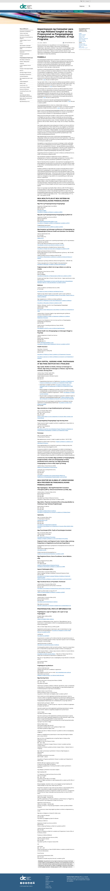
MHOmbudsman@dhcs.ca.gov (47, 342)
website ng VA (40, 238)
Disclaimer (48, 882)
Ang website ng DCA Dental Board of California (47, 601)
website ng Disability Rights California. (45, 619)
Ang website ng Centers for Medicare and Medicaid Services (50, 291)
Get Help (47, 878)
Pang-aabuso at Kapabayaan (25, 31)
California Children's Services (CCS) (25, 41)
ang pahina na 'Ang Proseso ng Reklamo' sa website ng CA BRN (51, 566)
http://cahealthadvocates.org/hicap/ (63, 672)
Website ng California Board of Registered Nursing (48, 565)
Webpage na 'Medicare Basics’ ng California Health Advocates (50, 675)
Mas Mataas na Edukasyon (25, 59)
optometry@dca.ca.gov (42, 520)
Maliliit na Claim (23, 83)
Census (21, 43)
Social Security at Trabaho (25, 87)
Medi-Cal (21, 70)
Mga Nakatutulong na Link (25, 101)
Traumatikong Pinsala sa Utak (25, 91)
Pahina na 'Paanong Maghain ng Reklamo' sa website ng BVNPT (51, 592)
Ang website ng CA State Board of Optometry (47, 524)
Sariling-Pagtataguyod (24, 81)
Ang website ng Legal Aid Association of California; (48, 644)
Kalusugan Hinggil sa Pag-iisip (25, 72)
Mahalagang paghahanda (24, 53)
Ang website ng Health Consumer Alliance (46, 653)
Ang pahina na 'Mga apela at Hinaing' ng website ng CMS (49, 302)
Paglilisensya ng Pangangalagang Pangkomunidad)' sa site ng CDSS (52, 477)
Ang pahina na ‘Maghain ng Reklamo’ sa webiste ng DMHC (50, 212)
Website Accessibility (49, 881)
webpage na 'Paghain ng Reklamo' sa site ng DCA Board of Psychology (52, 538)
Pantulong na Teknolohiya (24, 35)
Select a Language (86, 1)
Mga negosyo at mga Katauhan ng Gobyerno (26, 38)
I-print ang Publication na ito (70, 42)
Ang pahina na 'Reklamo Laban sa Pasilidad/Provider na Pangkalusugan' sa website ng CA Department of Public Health (56, 386)
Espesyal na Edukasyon (24, 89)
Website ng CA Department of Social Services (47, 467)
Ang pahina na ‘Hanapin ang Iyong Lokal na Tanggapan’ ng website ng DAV (53, 248)
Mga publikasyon (24, 28)
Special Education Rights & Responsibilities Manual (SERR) (26, 95)
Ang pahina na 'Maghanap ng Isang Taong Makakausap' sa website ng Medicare (54, 300)
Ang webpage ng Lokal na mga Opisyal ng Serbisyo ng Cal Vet (50, 245)
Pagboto (21, 93)
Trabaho (21, 55)
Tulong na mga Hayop (24, 33)
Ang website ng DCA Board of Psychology (46, 537)
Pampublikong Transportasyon (25, 74)
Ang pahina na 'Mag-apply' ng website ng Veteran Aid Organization (51, 264)
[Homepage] (26, 8)
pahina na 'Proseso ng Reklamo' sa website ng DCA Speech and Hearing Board (54, 579)
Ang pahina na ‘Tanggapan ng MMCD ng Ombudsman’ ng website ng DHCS (53, 223)
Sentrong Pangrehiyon (24, 76)
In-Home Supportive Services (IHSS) (25, 66)
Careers (47, 879)
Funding (47, 884)
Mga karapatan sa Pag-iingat (25, 45)
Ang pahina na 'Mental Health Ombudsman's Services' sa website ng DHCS (53, 344)
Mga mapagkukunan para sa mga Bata (26, 79)
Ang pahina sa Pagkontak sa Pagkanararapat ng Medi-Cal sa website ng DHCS (54, 275)
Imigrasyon (22, 63)
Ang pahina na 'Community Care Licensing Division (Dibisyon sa (51, 475)
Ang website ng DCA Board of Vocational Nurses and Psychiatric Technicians (53, 588)
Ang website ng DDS (41, 550)
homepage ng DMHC (41, 210)
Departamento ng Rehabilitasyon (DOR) (26, 48)
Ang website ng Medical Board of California (46, 510)
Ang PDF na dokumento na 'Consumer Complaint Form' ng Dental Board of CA (54, 605)
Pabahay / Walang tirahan (24, 61)
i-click (44, 79)
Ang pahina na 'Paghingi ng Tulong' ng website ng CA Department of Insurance (54, 354)
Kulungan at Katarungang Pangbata (26, 68)
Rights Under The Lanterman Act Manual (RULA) (26, 99)
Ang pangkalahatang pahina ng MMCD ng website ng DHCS (50, 226)
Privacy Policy (48, 886)
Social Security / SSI (23, 85)
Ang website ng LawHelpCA (43, 635)
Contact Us (48, 876)
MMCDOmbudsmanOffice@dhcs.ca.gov (48, 221)
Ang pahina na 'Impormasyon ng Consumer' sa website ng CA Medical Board (53, 512)
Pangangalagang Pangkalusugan (26, 57)
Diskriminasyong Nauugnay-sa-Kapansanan (26, 51)
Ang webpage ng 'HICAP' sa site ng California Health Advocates (51, 328)
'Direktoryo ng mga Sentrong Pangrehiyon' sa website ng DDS (50, 553)
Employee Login (49, 887)
